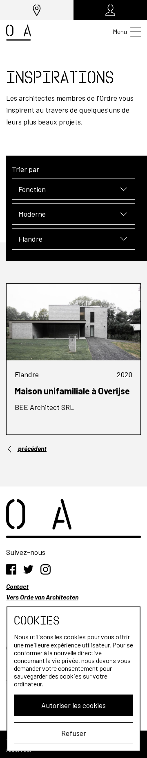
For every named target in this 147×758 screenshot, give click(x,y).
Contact (17, 586)
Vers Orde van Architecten (42, 597)
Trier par (25, 169)
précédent (32, 448)
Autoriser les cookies (73, 705)
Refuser (73, 733)
